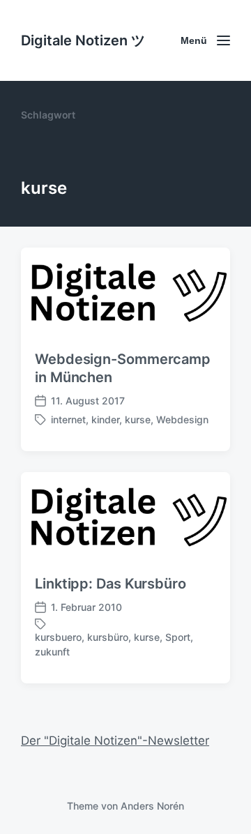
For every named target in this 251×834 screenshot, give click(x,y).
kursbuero (58, 637)
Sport (177, 637)
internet (68, 419)
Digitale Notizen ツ (83, 40)
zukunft (52, 652)
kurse (138, 419)
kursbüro (107, 637)
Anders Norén (152, 806)
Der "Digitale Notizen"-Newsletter (115, 741)
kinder (105, 419)
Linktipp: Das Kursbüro (110, 583)
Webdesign (182, 419)
